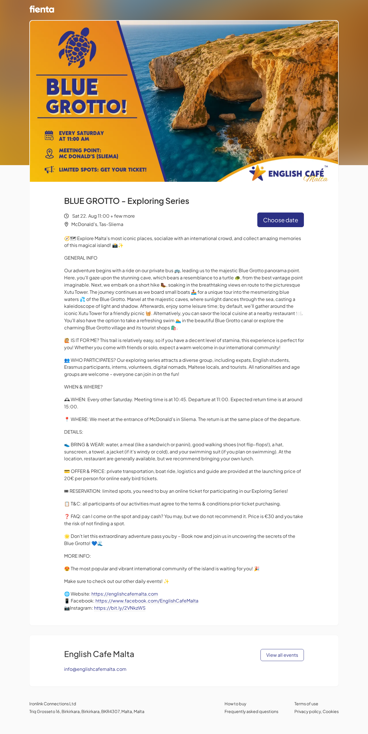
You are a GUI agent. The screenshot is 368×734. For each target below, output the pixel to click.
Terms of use (306, 703)
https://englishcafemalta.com (124, 594)
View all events (282, 655)
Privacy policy (307, 711)
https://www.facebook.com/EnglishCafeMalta (146, 601)
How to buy (235, 703)
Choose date (280, 219)
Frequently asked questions (251, 711)
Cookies (331, 711)
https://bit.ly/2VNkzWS (119, 608)
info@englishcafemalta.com (95, 669)
